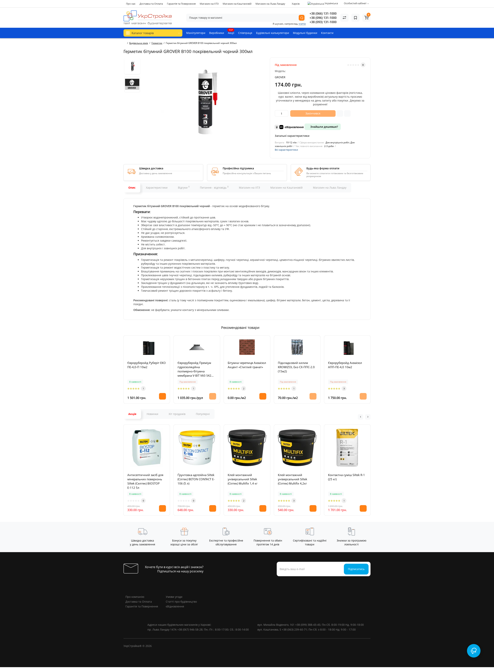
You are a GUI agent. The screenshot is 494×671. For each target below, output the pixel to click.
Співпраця (245, 33)
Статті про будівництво (181, 601)
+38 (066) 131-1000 (323, 13)
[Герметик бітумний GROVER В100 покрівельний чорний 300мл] (204, 100)
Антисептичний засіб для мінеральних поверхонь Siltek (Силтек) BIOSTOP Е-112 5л (145, 481)
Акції (231, 32)
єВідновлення (175, 606)
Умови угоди (174, 597)
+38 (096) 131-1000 (323, 18)
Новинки (152, 414)
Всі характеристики (286, 149)
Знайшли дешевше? (324, 126)
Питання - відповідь (214, 187)
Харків (295, 3)
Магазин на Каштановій (237, 3)
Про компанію (134, 597)
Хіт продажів (177, 414)
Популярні (203, 414)
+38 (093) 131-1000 (323, 22)
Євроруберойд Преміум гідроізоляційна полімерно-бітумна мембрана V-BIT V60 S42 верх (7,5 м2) (194, 369)
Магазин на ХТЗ (209, 3)
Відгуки (183, 187)
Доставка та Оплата (151, 3)
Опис (131, 187)
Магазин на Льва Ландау (270, 3)
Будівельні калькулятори (272, 33)
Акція (132, 414)
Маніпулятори (195, 33)
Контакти (327, 33)
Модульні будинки (305, 33)
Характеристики (156, 187)
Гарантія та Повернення (181, 3)
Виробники (216, 33)
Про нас (130, 3)
